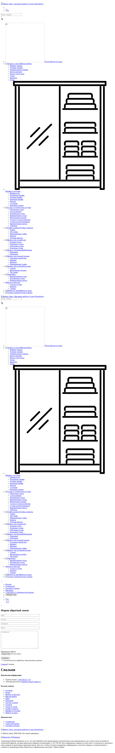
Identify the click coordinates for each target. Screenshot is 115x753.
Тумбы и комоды (11, 709)
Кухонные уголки (16, 244)
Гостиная (8, 690)
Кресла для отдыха (17, 74)
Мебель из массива (12, 694)
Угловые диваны (16, 68)
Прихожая (9, 701)
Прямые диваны (16, 66)
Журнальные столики (18, 218)
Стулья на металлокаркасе (20, 222)
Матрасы (13, 262)
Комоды (13, 236)
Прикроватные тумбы (18, 234)
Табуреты (13, 226)
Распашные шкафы (17, 195)
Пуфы (12, 80)
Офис (7, 699)
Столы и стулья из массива (20, 220)
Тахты (12, 76)
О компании (10, 586)
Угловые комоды (16, 238)
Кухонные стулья (16, 248)
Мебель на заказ (11, 713)
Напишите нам (11, 595)
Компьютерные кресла (18, 224)
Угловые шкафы (16, 197)
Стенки (13, 268)
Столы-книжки (16, 212)
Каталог (8, 584)
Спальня (8, 705)
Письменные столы (17, 214)
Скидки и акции (11, 703)
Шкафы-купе (15, 193)
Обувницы (14, 254)
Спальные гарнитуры (18, 258)
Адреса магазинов (12, 724)
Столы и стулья (16, 284)
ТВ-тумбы (14, 232)
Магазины (9, 590)
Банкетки (13, 78)
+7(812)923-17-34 (24, 680)
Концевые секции (17, 205)
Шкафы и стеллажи (12, 711)
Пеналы (13, 201)
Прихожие (14, 252)
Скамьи (13, 289)
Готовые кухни (15, 242)
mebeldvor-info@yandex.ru (31, 682)
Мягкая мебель (11, 697)
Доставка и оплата (12, 588)
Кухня (7, 692)
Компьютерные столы (18, 216)
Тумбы (12, 230)
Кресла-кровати (16, 72)
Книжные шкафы (16, 199)
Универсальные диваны (19, 70)
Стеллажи (14, 203)
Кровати (13, 260)
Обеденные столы (17, 210)
